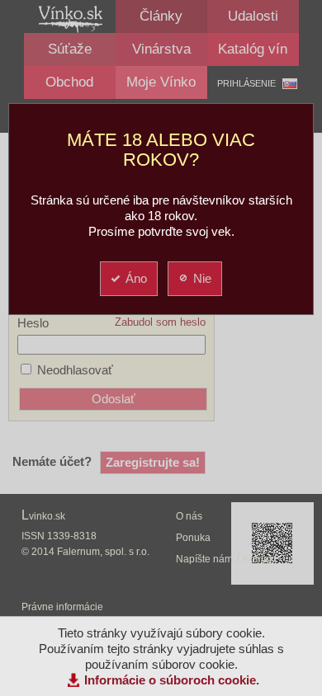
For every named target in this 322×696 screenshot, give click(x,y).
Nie (202, 278)
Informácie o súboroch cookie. (171, 680)
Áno (136, 278)
